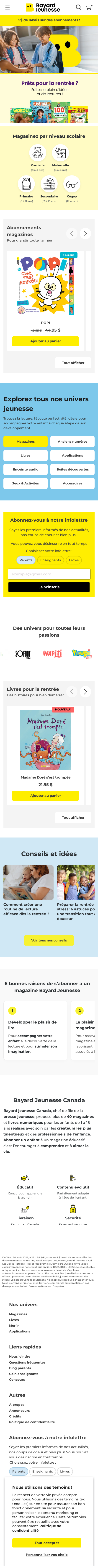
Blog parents (20, 1368)
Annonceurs (19, 1411)
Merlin (14, 1326)
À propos (16, 1405)
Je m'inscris (49, 587)
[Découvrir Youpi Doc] (69, 654)
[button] (7, 7)
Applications (19, 1331)
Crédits (15, 1416)
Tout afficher (73, 363)
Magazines (18, 1314)
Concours (17, 1379)
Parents (26, 560)
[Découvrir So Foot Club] (10, 654)
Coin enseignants (23, 1374)
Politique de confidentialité (36, 1528)
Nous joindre (19, 1356)
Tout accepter (47, 1543)
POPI (45, 323)
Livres (74, 560)
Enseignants (50, 560)
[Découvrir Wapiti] (40, 654)
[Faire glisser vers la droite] (85, 233)
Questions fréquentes (27, 1362)
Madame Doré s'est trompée (45, 777)
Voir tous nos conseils (49, 940)
